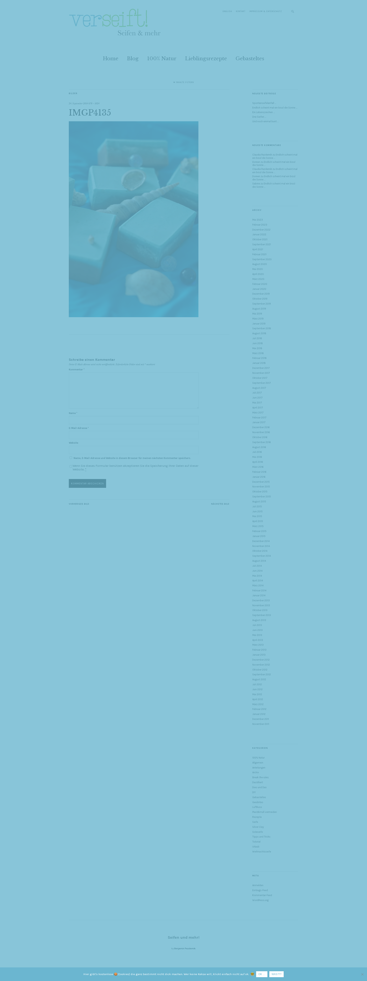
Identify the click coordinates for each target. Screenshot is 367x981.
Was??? (276, 974)
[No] (362, 974)
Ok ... (261, 974)
